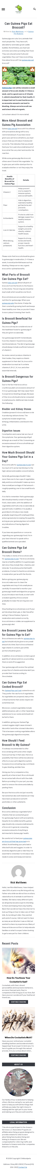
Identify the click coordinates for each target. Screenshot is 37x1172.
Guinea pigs (7, 88)
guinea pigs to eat (24, 465)
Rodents (20, 34)
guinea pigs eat (28, 60)
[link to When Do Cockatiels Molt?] (18, 1020)
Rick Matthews (18, 31)
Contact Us (22, 1167)
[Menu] (3, 9)
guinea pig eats (8, 303)
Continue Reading (18, 1002)
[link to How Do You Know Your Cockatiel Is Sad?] (18, 961)
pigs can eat (12, 129)
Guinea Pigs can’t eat (13, 691)
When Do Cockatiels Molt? (18, 1037)
